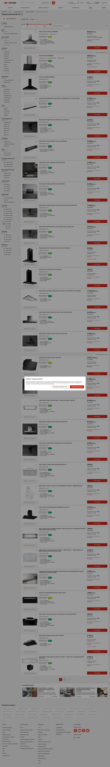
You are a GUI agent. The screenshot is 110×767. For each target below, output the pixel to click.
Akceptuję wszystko (77, 387)
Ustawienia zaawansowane (60, 387)
